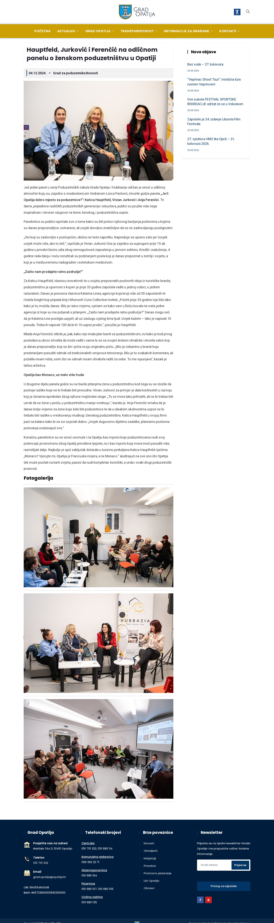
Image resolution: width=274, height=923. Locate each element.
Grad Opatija (98, 31)
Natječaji (150, 858)
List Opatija (151, 881)
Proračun (150, 866)
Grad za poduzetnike (69, 73)
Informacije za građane (186, 31)
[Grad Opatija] (137, 12)
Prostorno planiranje (157, 873)
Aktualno (66, 31)
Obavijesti (151, 851)
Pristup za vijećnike (224, 886)
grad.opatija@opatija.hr (49, 877)
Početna (42, 31)
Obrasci (149, 888)
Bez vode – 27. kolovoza (205, 64)
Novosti (92, 73)
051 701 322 (40, 863)
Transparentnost (137, 31)
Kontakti (227, 31)
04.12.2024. (37, 73)
